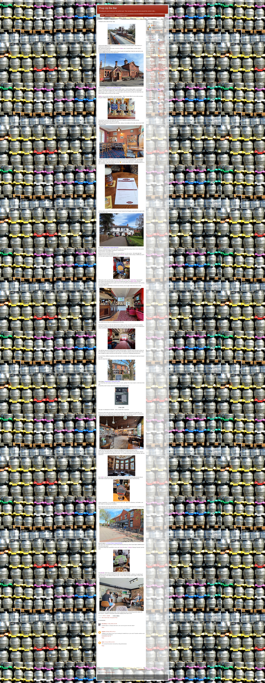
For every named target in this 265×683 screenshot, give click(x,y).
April (151, 84)
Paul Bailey (104, 623)
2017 (150, 103)
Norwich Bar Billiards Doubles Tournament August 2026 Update (162, 68)
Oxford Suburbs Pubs (122, 15)
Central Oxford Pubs (110, 15)
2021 (150, 95)
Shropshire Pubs (113, 617)
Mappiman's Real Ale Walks (162, 57)
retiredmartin (162, 41)
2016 (150, 104)
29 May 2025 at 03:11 (111, 631)
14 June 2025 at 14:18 (109, 642)
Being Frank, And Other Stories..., (162, 53)
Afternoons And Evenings (162, 115)
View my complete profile (156, 30)
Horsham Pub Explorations (153, 58)
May (151, 55)
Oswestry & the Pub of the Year (153, 81)
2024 (150, 90)
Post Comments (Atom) (109, 672)
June (151, 53)
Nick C (154, 25)
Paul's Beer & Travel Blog (162, 75)
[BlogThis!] (114, 616)
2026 (150, 35)
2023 (150, 92)
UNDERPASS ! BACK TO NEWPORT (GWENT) (162, 44)
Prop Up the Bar (108, 8)
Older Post (141, 669)
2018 (150, 101)
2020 (150, 97)
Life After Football (161, 91)
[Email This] (113, 616)
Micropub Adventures (161, 85)
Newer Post (101, 669)
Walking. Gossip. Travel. (162, 64)
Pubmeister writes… (161, 105)
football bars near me (106, 636)
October (152, 45)
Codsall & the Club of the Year (153, 77)
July (151, 51)
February (152, 88)
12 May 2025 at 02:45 (112, 623)
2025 (150, 37)
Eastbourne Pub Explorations (153, 69)
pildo (103, 642)
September (152, 46)
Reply (103, 627)
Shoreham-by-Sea (152, 73)
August (152, 49)
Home (102, 15)
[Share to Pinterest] (118, 616)
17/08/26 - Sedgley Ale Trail (162, 60)
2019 (150, 99)
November (152, 42)
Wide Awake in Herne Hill (152, 62)
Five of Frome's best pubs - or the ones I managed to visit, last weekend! (162, 79)
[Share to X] (116, 616)
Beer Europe (161, 99)
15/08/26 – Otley (162, 87)
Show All (165, 117)
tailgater (104, 631)
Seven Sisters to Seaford (153, 65)
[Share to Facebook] (117, 616)
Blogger (152, 677)
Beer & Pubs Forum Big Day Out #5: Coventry (162, 94)
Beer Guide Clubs (106, 617)
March (151, 86)
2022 (150, 94)
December (152, 39)
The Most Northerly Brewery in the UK (162, 108)
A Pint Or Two (162, 113)
